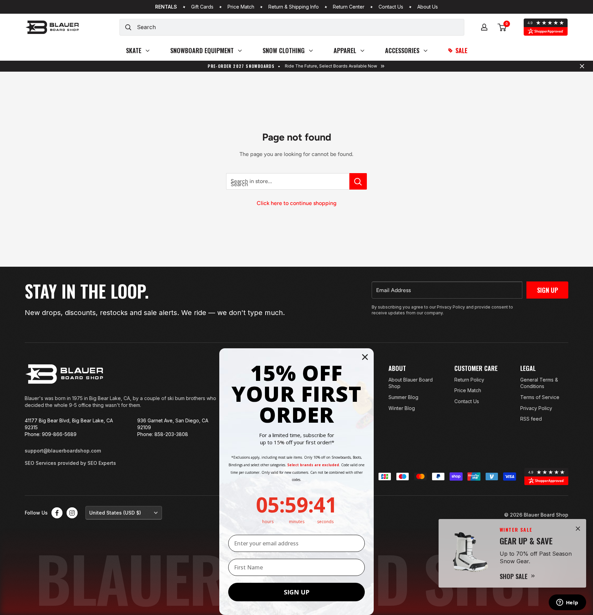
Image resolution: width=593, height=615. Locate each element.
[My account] (484, 27)
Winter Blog (401, 408)
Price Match (241, 6)
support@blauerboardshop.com (63, 451)
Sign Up (547, 290)
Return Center (348, 6)
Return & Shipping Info (293, 6)
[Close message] (582, 66)
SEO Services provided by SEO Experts (70, 463)
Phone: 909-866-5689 (51, 434)
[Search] (128, 27)
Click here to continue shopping (296, 203)
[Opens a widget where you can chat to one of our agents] (567, 603)
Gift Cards (202, 6)
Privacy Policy (536, 408)
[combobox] (300, 27)
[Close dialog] (365, 357)
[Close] (578, 528)
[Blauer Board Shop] (64, 374)
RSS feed (531, 419)
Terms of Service (539, 397)
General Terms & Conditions (539, 383)
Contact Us (391, 6)
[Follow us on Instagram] (72, 512)
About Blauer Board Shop (410, 383)
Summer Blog (403, 397)
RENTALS (166, 6)
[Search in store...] (358, 181)
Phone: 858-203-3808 (162, 434)
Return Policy (469, 380)
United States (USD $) (115, 513)
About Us (427, 6)
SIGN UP (297, 592)
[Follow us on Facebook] (56, 512)
